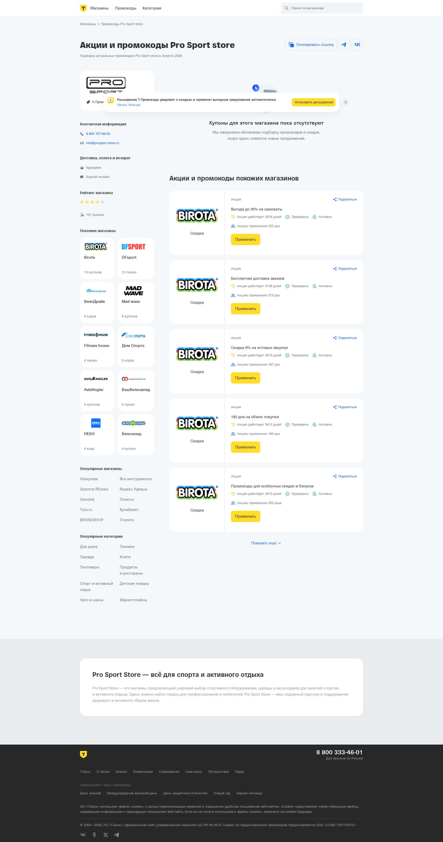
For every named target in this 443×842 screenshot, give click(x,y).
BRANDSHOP (91, 520)
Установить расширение (314, 102)
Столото (127, 520)
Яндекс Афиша (133, 489)
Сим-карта (193, 772)
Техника (127, 547)
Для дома (88, 547)
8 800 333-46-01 (339, 752)
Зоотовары (89, 567)
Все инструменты (136, 479)
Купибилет (129, 510)
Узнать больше (128, 105)
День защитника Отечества (185, 793)
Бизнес (121, 772)
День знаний (90, 793)
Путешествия (218, 772)
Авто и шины (92, 600)
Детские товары (134, 584)
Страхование (169, 772)
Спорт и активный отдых (96, 587)
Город (239, 772)
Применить (245, 239)
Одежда (87, 557)
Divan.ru (127, 499)
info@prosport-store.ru (102, 143)
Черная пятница (249, 793)
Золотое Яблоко (94, 489)
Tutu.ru (86, 510)
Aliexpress (89, 479)
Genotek (87, 499)
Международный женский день (132, 793)
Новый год (222, 793)
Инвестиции (143, 772)
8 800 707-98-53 (98, 134)
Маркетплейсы (133, 600)
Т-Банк (85, 772)
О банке (103, 772)
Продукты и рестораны (131, 570)
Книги (125, 557)
